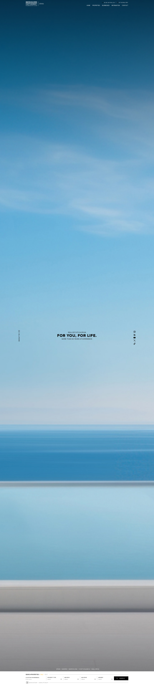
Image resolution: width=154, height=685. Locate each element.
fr (110, 2)
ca (114, 2)
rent (46, 674)
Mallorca (95, 669)
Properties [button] (96, 5)
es (104, 2)
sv (108, 2)
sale (41, 674)
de (106, 2)
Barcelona (73, 669)
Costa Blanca (84, 669)
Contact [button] (125, 5)
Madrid (64, 669)
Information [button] (116, 5)
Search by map (33, 682)
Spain (58, 669)
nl (112, 2)
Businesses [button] (105, 5)
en (103, 2)
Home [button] (88, 5)
